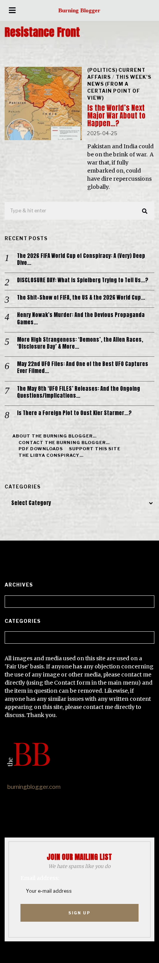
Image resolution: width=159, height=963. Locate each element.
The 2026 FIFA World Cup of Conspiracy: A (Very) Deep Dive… (81, 259)
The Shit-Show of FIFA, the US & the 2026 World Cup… (81, 297)
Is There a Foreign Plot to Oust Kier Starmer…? (74, 413)
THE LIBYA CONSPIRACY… (51, 455)
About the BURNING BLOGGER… (54, 436)
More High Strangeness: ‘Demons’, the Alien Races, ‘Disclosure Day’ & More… (80, 343)
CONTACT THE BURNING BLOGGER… (64, 442)
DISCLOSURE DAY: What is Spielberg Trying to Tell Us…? (82, 280)
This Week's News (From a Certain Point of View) (119, 87)
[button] (145, 211)
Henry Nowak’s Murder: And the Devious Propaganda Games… (81, 319)
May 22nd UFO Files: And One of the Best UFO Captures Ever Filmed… (82, 368)
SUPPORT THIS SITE (94, 448)
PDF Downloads (41, 448)
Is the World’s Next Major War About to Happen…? (116, 116)
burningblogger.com (34, 786)
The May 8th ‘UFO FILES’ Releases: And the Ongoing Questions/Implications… (78, 392)
